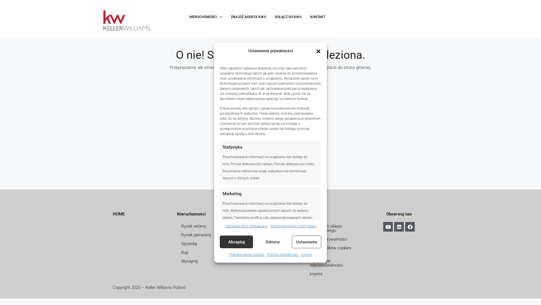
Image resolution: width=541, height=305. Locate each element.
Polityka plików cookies (246, 255)
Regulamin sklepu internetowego (326, 228)
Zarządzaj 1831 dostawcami (246, 226)
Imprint (306, 255)
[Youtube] (388, 227)
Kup (184, 252)
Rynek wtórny (193, 226)
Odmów (272, 242)
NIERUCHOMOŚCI (203, 17)
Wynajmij (189, 261)
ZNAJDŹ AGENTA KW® (248, 17)
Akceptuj (236, 242)
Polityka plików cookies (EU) (330, 250)
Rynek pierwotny (196, 235)
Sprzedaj (189, 243)
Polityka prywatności (282, 255)
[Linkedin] (399, 227)
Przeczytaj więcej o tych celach (293, 226)
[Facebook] (410, 227)
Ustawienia (306, 242)
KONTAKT (317, 17)
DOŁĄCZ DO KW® (288, 17)
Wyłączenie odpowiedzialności (326, 263)
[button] (318, 51)
